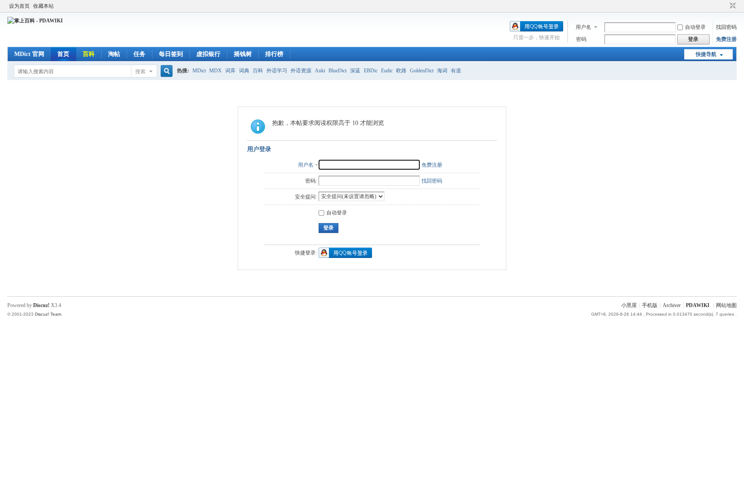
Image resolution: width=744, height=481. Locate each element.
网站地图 (726, 305)
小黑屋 (629, 305)
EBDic (371, 71)
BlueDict (338, 71)
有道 (456, 71)
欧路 (401, 71)
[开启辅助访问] (724, 6)
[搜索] (165, 71)
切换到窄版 (732, 6)
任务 (139, 54)
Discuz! (41, 305)
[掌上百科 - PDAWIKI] (35, 21)
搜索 (140, 71)
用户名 (583, 27)
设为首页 (19, 6)
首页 (63, 54)
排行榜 (274, 54)
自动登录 (695, 27)
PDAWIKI (698, 305)
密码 (581, 39)
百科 (89, 54)
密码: (311, 181)
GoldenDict (422, 71)
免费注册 (726, 39)
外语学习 (277, 71)
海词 (442, 71)
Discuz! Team (48, 314)
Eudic (387, 71)
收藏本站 (43, 6)
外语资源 (301, 71)
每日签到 (171, 54)
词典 (244, 71)
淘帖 (114, 54)
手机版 (649, 305)
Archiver (672, 305)
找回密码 (726, 27)
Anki (320, 71)
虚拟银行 (208, 54)
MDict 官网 (29, 54)
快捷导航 (706, 54)
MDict (199, 71)
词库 (230, 71)
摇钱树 (243, 54)
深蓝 (355, 71)
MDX (215, 71)
